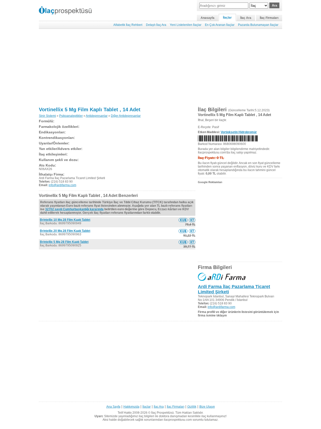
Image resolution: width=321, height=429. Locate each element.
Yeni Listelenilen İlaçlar (185, 25)
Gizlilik (191, 406)
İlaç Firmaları (269, 18)
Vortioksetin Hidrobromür (239, 132)
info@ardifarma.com (62, 185)
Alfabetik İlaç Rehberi (127, 25)
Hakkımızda (131, 406)
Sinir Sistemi (47, 116)
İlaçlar (227, 17)
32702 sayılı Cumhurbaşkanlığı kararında (74, 209)
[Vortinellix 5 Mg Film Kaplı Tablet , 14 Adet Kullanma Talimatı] (192, 220)
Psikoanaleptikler (71, 116)
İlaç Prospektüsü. (163, 412)
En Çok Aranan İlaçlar (219, 25)
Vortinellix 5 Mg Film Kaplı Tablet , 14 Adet (89, 109)
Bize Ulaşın (207, 406)
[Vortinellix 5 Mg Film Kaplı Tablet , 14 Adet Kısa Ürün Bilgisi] (183, 220)
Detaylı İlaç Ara (156, 25)
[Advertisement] (160, 68)
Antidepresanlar (97, 116)
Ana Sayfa (113, 406)
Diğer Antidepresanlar (126, 116)
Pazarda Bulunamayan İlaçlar (258, 25)
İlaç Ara (245, 18)
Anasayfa (207, 18)
